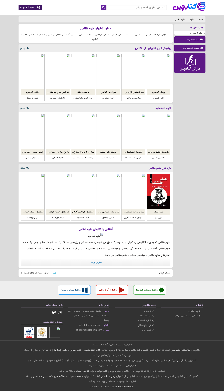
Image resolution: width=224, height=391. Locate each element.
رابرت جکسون (83, 217)
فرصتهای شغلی (144, 325)
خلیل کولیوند (158, 98)
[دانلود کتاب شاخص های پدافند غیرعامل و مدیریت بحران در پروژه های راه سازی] (58, 71)
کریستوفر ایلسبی (33, 158)
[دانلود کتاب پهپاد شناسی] (158, 71)
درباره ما (147, 311)
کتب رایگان (61, 350)
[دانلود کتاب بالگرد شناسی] (32, 71)
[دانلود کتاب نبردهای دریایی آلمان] (83, 191)
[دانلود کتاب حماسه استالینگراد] (133, 131)
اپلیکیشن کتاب (175, 360)
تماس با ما (146, 330)
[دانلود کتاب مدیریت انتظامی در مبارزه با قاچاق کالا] (158, 131)
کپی (54, 273)
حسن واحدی (158, 158)
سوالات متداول (144, 316)
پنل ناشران (193, 311)
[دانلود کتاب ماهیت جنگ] (83, 71)
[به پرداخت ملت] (29, 332)
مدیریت (79, 376)
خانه (201, 19)
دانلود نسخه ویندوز (71, 290)
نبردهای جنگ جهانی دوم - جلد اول (26, 212)
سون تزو (158, 217)
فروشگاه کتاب (106, 345)
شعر (51, 376)
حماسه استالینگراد (133, 152)
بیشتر (22, 48)
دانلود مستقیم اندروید (147, 290)
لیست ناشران (193, 39)
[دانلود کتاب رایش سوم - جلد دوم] (32, 131)
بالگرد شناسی (32, 92)
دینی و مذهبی (40, 376)
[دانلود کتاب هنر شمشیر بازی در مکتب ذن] (133, 71)
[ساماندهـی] (42, 332)
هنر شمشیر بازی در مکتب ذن (129, 92)
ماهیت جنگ (83, 92)
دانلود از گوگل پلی (108, 290)
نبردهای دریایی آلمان (83, 212)
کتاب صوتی (75, 350)
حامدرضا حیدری (57, 98)
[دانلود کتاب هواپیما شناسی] (108, 71)
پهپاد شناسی (158, 92)
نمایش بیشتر (96, 262)
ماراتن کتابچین (190, 68)
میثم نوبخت (58, 217)
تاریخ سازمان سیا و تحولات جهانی (51, 152)
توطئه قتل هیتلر (108, 152)
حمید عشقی (108, 158)
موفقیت (70, 376)
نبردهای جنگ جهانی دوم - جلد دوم (51, 212)
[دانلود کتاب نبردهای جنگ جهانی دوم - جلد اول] (32, 191)
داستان (104, 376)
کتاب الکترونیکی (92, 350)
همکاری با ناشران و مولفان (186, 316)
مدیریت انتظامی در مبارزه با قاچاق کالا (150, 152)
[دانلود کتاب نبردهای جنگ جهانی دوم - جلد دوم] (58, 191)
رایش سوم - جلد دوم (32, 152)
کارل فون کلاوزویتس (82, 98)
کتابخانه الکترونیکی (180, 350)
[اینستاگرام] (59, 313)
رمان (113, 376)
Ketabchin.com (126, 387)
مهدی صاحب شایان (133, 217)
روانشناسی (59, 376)
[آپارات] (54, 313)
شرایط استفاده (144, 320)
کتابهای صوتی (82, 371)
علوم (191, 19)
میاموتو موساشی (133, 98)
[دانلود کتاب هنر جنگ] (158, 191)
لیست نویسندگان (191, 48)
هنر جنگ (158, 212)
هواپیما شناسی (108, 92)
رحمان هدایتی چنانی (83, 158)
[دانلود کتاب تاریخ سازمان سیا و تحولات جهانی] (58, 131)
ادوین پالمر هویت (133, 158)
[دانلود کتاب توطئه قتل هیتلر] (108, 131)
